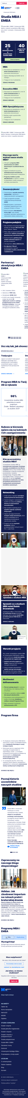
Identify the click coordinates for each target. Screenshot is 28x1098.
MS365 (3, 1015)
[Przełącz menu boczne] (26, 8)
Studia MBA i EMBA (7, 1042)
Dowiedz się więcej (7, 770)
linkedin (5, 998)
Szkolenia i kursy (6, 1045)
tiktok (17, 998)
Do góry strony (20, 937)
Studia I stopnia (6, 1025)
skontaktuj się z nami (18, 967)
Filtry (9, 937)
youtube (14, 998)
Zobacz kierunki (8, 100)
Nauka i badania (6, 1064)
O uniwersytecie (6, 1061)
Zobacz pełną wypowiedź (14, 846)
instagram (11, 998)
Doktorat (4, 1048)
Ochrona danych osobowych (9, 1080)
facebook (2, 998)
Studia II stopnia (6, 1031)
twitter (8, 998)
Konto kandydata (6, 1009)
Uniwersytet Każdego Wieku (10, 1051)
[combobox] (8, 3)
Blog (2, 1067)
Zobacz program (9, 82)
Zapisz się (21, 3)
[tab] (9, 337)
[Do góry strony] (25, 1092)
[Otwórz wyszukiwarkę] (22, 8)
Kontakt (3, 1070)
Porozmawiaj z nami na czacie (14, 963)
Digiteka (3, 1018)
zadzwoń (6, 967)
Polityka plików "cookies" (8, 1083)
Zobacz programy (14, 59)
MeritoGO (4, 1012)
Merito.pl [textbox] (4, 3)
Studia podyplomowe (8, 1039)
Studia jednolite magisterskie (10, 1029)
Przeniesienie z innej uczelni (10, 1054)
